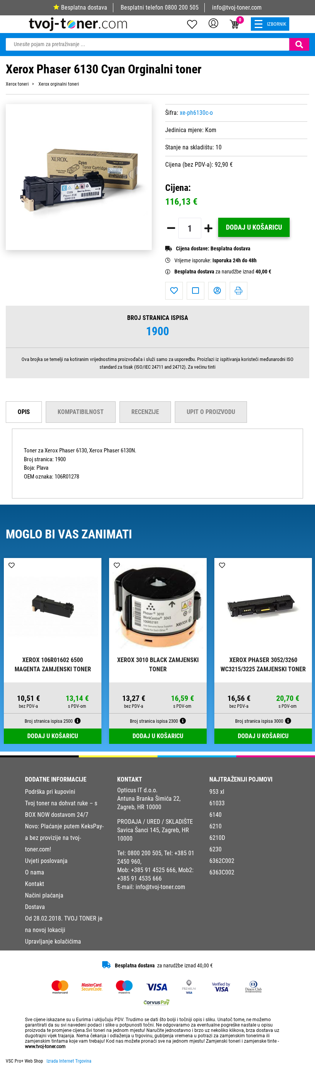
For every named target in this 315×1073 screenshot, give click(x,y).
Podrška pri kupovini (50, 791)
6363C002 (221, 872)
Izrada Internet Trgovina (68, 1061)
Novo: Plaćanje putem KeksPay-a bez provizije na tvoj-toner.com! (64, 838)
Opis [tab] (24, 412)
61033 (217, 803)
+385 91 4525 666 (153, 870)
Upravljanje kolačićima (53, 941)
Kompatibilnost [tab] (81, 412)
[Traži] (299, 44)
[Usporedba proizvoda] (195, 290)
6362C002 (221, 860)
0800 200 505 (182, 7)
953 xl (216, 791)
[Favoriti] (174, 290)
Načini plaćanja (44, 895)
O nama (34, 872)
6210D (217, 837)
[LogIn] (213, 23)
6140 (215, 814)
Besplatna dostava (84, 7)
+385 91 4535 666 (139, 878)
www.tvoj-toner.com (45, 1046)
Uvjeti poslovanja (46, 860)
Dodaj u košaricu (254, 227)
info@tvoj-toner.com (237, 7)
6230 (215, 849)
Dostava (35, 907)
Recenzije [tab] (145, 412)
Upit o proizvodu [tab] (211, 412)
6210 (215, 826)
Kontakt (34, 884)
